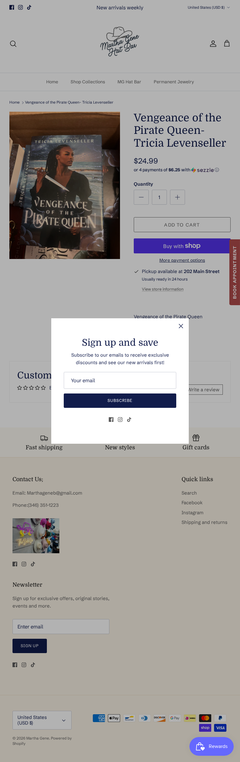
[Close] (181, 326)
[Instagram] (120, 419)
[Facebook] (111, 419)
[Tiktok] (129, 419)
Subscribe (120, 400)
